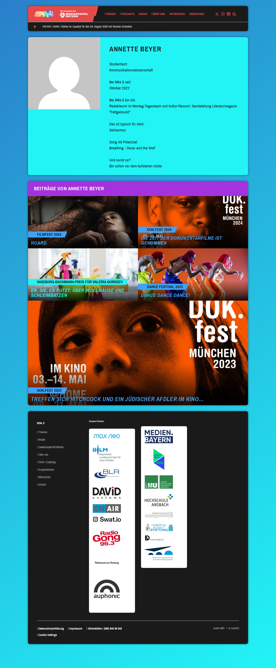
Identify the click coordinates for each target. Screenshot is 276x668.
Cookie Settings (47, 635)
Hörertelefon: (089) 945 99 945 (105, 628)
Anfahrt (42, 484)
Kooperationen (46, 469)
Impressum (75, 628)
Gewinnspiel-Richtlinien (51, 447)
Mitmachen (177, 14)
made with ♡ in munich (226, 628)
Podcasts (127, 14)
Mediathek (197, 14)
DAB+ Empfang (47, 462)
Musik (143, 14)
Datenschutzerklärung (51, 628)
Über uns (158, 14)
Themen (111, 14)
